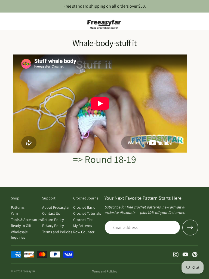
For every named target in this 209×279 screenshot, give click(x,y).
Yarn (14, 213)
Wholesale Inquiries (19, 234)
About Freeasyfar (56, 207)
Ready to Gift (21, 225)
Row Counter (83, 231)
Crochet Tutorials (87, 213)
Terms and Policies (57, 231)
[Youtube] (185, 254)
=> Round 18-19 (104, 159)
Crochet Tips (83, 219)
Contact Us (51, 213)
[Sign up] (190, 227)
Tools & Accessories (26, 219)
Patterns (17, 207)
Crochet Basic (84, 207)
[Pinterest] (195, 254)
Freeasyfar (28, 271)
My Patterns (82, 225)
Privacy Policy (53, 225)
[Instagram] (176, 254)
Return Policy (53, 219)
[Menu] (6, 21)
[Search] (18, 22)
